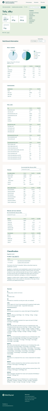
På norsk (43, 2)
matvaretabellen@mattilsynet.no (7, 405)
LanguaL (9, 277)
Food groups (29, 2)
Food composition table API (29, 396)
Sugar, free (9, 96)
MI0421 (25, 194)
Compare (35, 41)
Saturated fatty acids (11, 109)
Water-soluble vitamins (12, 187)
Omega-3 (9, 117)
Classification (31, 21)
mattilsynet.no (27, 401)
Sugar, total (9, 92)
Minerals (30, 18)
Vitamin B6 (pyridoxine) (11, 196)
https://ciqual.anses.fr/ (12, 307)
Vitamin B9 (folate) (11, 198)
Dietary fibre (10, 71)
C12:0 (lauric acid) (11, 126)
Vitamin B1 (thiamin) (11, 189)
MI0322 (25, 176)
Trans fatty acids (10, 111)
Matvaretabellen (10, 2)
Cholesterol (10, 120)
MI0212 (30, 115)
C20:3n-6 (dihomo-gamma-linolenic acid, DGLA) (16, 149)
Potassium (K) (10, 225)
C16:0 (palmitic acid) (11, 129)
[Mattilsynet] (8, 395)
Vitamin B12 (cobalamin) (12, 200)
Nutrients (36, 2)
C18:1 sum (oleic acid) (11, 138)
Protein (9, 73)
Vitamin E (9, 184)
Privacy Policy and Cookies (29, 399)
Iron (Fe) (9, 234)
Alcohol (9, 75)
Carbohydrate (10, 69)
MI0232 (25, 242)
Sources (30, 22)
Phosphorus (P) (10, 229)
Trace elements (32, 19)
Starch (9, 90)
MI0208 (30, 109)
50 (29, 90)
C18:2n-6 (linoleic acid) (11, 144)
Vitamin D (9, 182)
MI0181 (25, 69)
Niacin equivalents (11, 194)
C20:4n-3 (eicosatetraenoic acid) (13, 151)
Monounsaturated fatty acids (12, 113)
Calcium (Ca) (10, 222)
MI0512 (30, 92)
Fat (8, 67)
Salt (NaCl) (9, 220)
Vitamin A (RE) (10, 176)
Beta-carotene (10, 180)
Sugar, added (10, 94)
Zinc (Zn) (9, 236)
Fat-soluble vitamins (11, 173)
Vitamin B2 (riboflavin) (11, 191)
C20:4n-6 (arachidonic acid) (12, 153)
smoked (8, 32)
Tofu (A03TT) (15, 256)
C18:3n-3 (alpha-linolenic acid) (12, 146)
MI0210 (30, 113)
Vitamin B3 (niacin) (11, 193)
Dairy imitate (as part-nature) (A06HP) (24, 260)
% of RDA (38, 173)
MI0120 (25, 220)
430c (24, 67)
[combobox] (34, 7)
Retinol (9, 178)
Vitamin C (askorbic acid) (12, 202)
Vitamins (30, 17)
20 (29, 137)
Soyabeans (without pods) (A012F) (23, 262)
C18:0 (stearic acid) (11, 131)
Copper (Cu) (10, 240)
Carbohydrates (32, 15)
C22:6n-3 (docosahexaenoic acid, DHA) (14, 158)
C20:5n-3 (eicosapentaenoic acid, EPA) (14, 155)
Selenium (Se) (10, 238)
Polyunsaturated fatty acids (12, 115)
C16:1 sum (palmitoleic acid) (12, 137)
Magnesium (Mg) (10, 227)
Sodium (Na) (10, 224)
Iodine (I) (9, 242)
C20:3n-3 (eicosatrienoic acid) (13, 147)
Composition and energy (34, 12)
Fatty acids (31, 14)
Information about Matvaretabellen (30, 397)
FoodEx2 (9, 269)
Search (43, 7)
